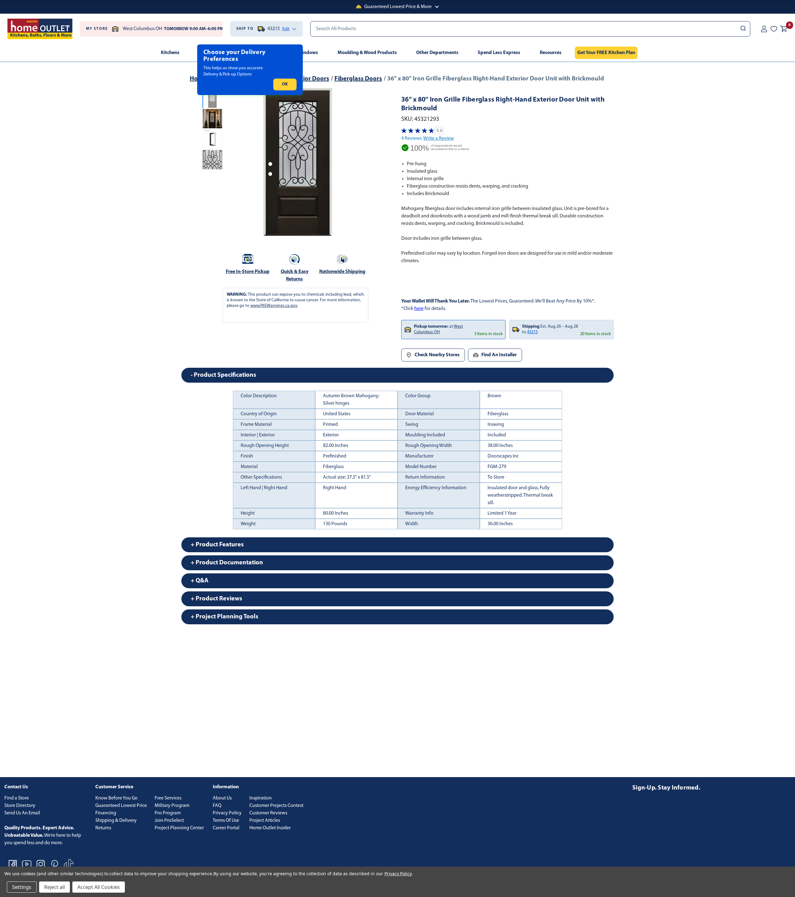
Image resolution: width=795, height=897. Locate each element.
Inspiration (260, 798)
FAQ (217, 805)
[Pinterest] (55, 864)
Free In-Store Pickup (248, 271)
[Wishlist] (774, 28)
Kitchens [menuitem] (170, 52)
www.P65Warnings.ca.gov (273, 305)
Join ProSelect (169, 820)
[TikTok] (69, 864)
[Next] (363, 162)
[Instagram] (41, 864)
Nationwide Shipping (342, 271)
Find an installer (499, 355)
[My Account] (764, 28)
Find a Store (16, 798)
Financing (105, 813)
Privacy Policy (227, 813)
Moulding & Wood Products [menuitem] (367, 52)
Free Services (168, 798)
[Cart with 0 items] (784, 28)
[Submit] (742, 29)
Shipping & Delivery (116, 820)
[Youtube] (27, 864)
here (419, 308)
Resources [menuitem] (550, 52)
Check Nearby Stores (437, 355)
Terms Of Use (226, 820)
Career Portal (226, 828)
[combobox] (530, 29)
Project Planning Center (179, 828)
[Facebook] (13, 864)
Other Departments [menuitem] (437, 52)
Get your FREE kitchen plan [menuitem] (606, 52)
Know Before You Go (116, 798)
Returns (103, 828)
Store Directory (19, 805)
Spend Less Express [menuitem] (499, 52)
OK (285, 84)
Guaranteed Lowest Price (121, 805)
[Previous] (232, 162)
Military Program (172, 805)
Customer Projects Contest (276, 805)
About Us (222, 798)
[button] (397, 7)
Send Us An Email (22, 813)
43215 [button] (532, 332)
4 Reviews (411, 138)
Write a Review (438, 138)
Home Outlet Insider (270, 828)
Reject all (54, 887)
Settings (21, 887)
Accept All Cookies (98, 887)
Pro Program (168, 813)
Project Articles (264, 820)
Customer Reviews (268, 813)
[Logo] (39, 29)
